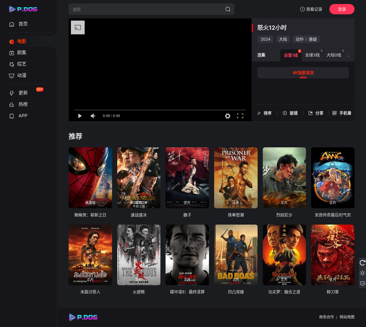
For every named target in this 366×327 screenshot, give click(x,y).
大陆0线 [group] (335, 53)
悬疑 (313, 39)
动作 (300, 39)
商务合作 (326, 316)
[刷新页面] (362, 262)
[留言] (362, 283)
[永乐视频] (26, 9)
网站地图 (347, 316)
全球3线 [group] (313, 53)
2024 (265, 39)
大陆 (283, 39)
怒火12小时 (272, 27)
